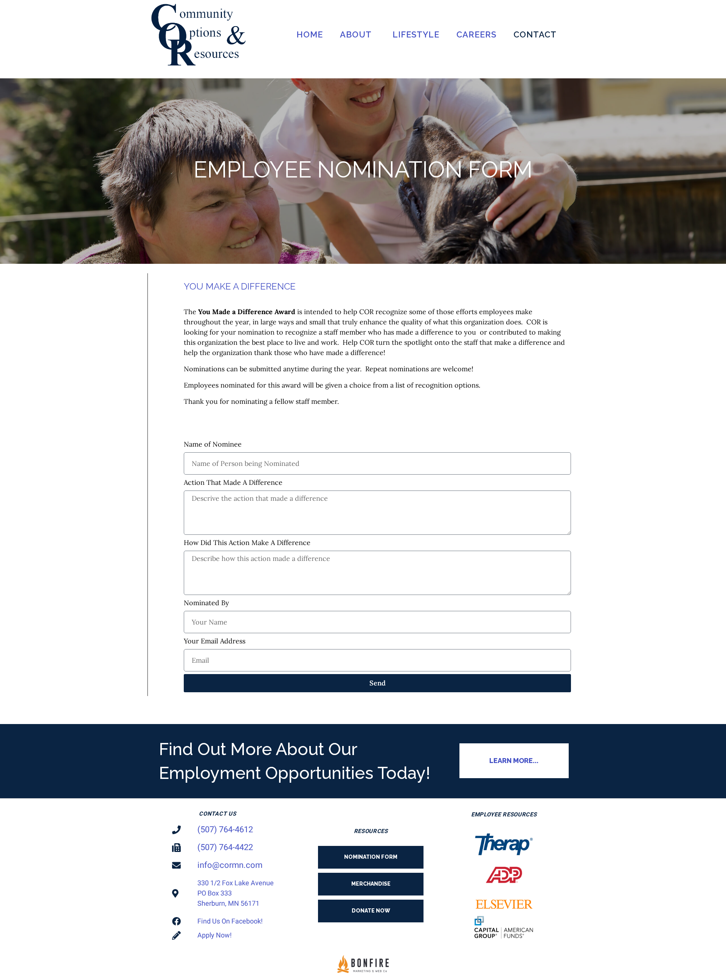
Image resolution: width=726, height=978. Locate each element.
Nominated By (206, 602)
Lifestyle (415, 34)
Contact (535, 34)
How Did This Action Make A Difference (247, 542)
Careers (476, 34)
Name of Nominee (213, 444)
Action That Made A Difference (233, 482)
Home (309, 34)
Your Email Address (214, 641)
